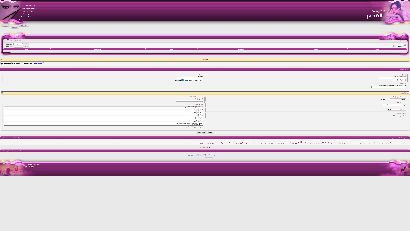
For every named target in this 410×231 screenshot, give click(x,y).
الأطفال (371, 143)
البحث (26, 49)
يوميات (201, 143)
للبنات (219, 143)
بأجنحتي (311, 143)
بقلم (305, 143)
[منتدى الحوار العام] (103, 111)
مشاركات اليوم (97, 49)
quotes (399, 143)
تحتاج (287, 143)
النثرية (319, 143)
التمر (361, 143)
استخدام (384, 143)
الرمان (340, 143)
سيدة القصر (13, 150)
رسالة (275, 143)
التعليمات (316, 49)
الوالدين (315, 143)
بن (293, 143)
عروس (240, 143)
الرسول (344, 143)
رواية (271, 143)
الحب (359, 143)
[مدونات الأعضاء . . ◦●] (103, 124)
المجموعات (241, 49)
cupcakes (395, 143)
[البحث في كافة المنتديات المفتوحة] (103, 106)
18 (403, 143)
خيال (279, 143)
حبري (282, 143)
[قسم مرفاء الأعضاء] (103, 121)
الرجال (347, 143)
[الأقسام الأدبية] (103, 115)
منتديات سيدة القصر (398, 44)
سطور (262, 143)
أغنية (389, 143)
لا (221, 143)
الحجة (356, 143)
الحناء (353, 143)
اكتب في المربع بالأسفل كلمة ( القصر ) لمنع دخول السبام (392, 85)
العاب (337, 143)
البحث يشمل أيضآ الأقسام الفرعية (193, 126)
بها (288, 143)
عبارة (244, 143)
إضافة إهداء (10, 64)
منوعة (210, 143)
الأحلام (377, 143)
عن (237, 143)
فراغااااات (234, 143)
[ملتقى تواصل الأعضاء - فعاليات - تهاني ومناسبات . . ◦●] (103, 123)
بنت (291, 143)
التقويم (171, 49)
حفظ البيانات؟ (8, 44)
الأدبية (374, 143)
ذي (277, 143)
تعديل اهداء (3, 64)
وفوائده (204, 143)
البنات (364, 143)
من (213, 143)
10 (406, 143)
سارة (266, 143)
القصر (333, 143)
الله (325, 143)
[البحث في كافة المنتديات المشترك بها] (103, 108)
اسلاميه (380, 143)
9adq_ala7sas (209, 157)
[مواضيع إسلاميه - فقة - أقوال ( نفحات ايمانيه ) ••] (103, 114)
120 (402, 143)
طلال (248, 143)
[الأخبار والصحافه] (103, 112)
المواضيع (402, 115)
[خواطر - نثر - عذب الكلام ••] (103, 120)
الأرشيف (7, 150)
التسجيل (377, 49)
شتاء (251, 143)
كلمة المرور (26, 46)
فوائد (229, 143)
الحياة (350, 143)
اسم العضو (26, 44)
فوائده (226, 143)
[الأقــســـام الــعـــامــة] (103, 109)
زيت (269, 143)
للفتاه (216, 143)
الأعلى (2, 150)
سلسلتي (258, 143)
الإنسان (367, 143)
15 (405, 143)
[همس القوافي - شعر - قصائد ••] (103, 117)
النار (322, 143)
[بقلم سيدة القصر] (103, 118)
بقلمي (299, 142)
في (223, 143)
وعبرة (208, 143)
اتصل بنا (19, 150)
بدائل (308, 143)
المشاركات (394, 115)
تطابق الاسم (178, 80)
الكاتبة (329, 143)
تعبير (284, 143)
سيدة (254, 143)
